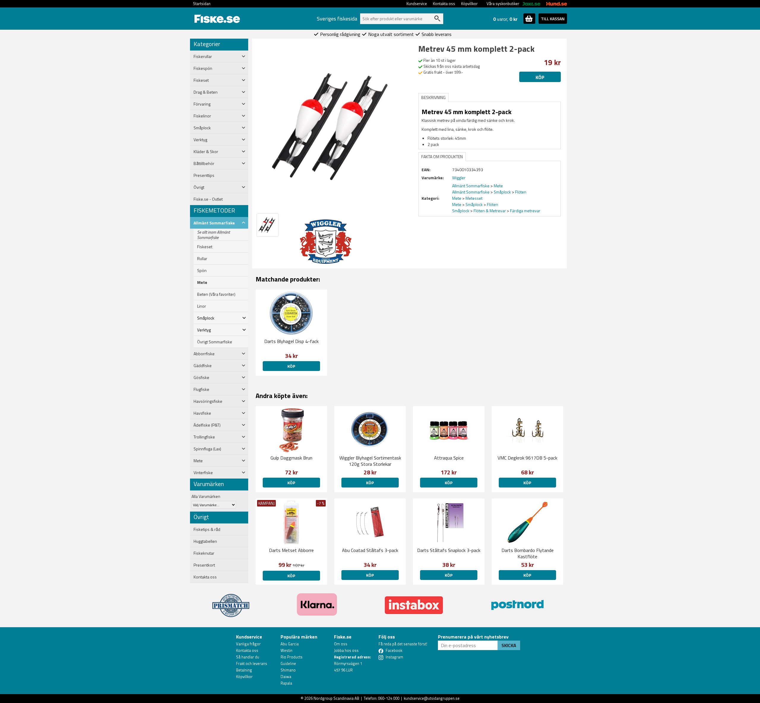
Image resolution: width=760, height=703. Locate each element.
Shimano (288, 670)
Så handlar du (247, 657)
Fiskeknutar (204, 553)
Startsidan (201, 4)
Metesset (474, 198)
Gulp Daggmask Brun (291, 457)
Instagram (394, 657)
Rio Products (292, 657)
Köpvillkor (469, 4)
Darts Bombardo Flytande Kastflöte (527, 553)
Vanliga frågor (248, 644)
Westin (286, 650)
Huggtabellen (205, 541)
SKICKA (508, 645)
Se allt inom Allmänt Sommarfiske (213, 234)
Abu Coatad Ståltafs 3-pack (370, 550)
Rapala (286, 683)
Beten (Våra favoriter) (216, 294)
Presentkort (204, 565)
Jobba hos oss (346, 650)
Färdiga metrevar (525, 210)
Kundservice (416, 4)
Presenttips (204, 175)
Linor (201, 306)
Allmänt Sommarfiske (471, 186)
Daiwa (286, 677)
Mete (202, 282)
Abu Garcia (290, 644)
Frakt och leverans (251, 663)
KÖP (291, 482)
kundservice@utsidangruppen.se (432, 698)
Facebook (394, 650)
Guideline (288, 663)
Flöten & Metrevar (490, 210)
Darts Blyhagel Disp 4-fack (291, 341)
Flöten (520, 192)
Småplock (502, 192)
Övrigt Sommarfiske (214, 342)
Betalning (244, 670)
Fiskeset (204, 246)
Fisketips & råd (207, 529)
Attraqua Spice (449, 457)
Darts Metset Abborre (291, 550)
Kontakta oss (444, 4)
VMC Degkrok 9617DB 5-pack (527, 457)
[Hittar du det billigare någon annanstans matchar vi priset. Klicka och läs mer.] (231, 602)
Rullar (202, 258)
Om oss (340, 644)
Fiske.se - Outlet (208, 199)
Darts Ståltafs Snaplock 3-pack (448, 550)
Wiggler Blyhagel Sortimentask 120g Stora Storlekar (370, 461)
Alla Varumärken (205, 496)
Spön (202, 270)
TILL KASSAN (553, 18)
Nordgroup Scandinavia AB (336, 698)
